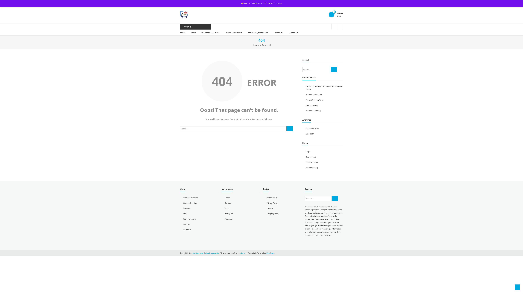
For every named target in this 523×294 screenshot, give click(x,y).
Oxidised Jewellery (258, 32)
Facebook (229, 219)
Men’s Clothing (312, 105)
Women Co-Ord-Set (314, 95)
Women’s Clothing (313, 110)
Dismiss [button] (279, 3)
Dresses (186, 208)
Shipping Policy (273, 213)
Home (183, 32)
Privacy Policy (272, 203)
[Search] (289, 128)
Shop (193, 32)
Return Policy (272, 197)
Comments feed (312, 162)
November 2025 (312, 128)
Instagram (229, 213)
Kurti (185, 213)
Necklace (187, 229)
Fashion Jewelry (189, 219)
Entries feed (311, 157)
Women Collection (190, 197)
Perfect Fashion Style (314, 100)
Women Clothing (210, 32)
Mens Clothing (234, 32)
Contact (293, 32)
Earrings (186, 224)
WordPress (270, 253)
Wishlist (278, 32)
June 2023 (310, 134)
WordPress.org (312, 167)
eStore (242, 253)
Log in (308, 151)
